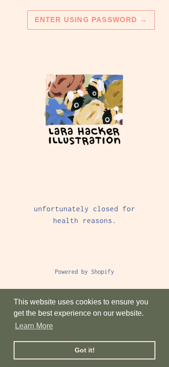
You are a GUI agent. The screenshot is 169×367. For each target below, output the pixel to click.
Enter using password (91, 20)
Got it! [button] (85, 350)
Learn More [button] (34, 326)
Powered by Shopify (84, 271)
